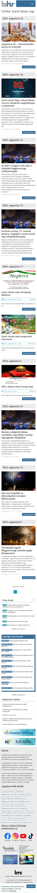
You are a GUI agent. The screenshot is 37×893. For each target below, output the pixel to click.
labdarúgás (19, 791)
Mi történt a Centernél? (9, 715)
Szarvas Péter (6, 819)
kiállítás (11, 791)
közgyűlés (28, 815)
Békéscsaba (25, 801)
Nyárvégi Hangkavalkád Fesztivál (18, 641)
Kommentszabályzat (23, 880)
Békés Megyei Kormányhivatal (12, 812)
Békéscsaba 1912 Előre (9, 794)
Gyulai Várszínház (17, 815)
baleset (31, 812)
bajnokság (5, 815)
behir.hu (17, 129)
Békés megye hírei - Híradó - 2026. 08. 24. (18, 625)
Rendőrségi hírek (18, 819)
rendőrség (23, 808)
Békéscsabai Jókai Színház (10, 801)
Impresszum (11, 880)
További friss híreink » (18, 629)
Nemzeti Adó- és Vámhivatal (11, 822)
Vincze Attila (18, 511)
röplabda (22, 794)
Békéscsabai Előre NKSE (10, 808)
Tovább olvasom (28, 67)
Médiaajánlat (27, 882)
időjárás (13, 805)
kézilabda (21, 805)
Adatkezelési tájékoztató (13, 882)
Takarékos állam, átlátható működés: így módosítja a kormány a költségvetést (16, 606)
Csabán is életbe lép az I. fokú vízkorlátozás (14, 724)
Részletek (13, 891)
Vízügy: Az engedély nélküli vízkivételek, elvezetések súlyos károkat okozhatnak (17, 719)
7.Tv (25, 812)
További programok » (18, 695)
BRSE (29, 794)
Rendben (31, 886)
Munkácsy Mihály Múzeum (17, 798)
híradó (4, 791)
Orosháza (5, 805)
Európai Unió (27, 822)
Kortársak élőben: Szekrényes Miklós (22, 688)
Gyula (4, 798)
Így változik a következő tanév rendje (17, 621)
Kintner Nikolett (19, 63)
